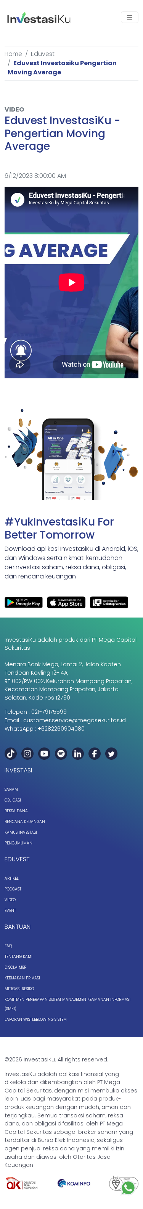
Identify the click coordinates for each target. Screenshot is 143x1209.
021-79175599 (49, 712)
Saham (11, 789)
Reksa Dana (16, 811)
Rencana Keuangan (25, 822)
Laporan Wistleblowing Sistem (36, 1019)
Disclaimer (15, 967)
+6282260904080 (61, 729)
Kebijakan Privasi (22, 978)
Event (10, 910)
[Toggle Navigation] (129, 17)
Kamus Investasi (21, 832)
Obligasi (13, 800)
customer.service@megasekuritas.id (74, 720)
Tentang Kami (18, 956)
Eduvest (43, 53)
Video (10, 900)
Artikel (12, 878)
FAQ (8, 946)
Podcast (13, 889)
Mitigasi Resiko (19, 989)
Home (13, 53)
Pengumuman (18, 843)
